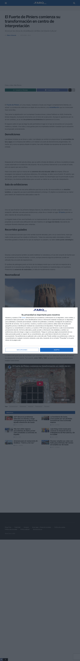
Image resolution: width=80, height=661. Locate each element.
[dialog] (40, 330)
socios (24, 317)
